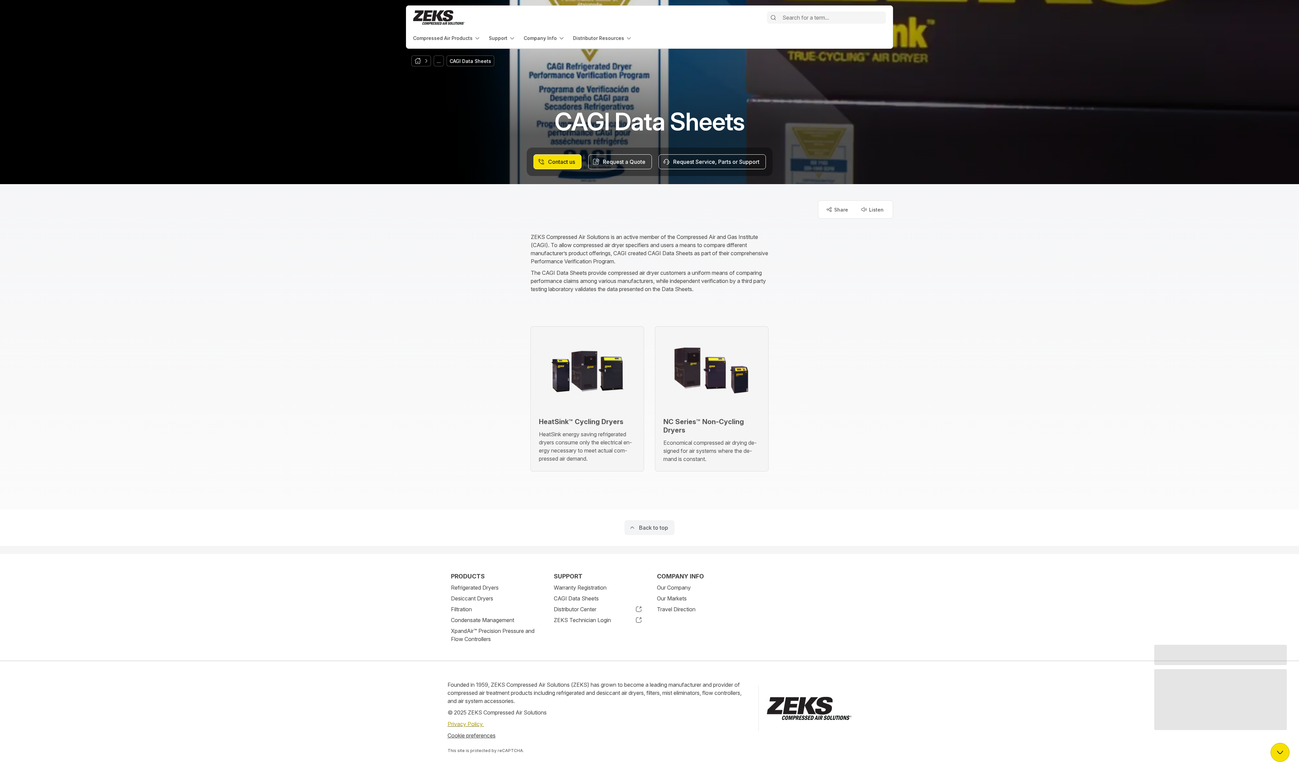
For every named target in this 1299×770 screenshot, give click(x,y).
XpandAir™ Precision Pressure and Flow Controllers (492, 635)
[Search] (773, 18)
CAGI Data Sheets (576, 598)
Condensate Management (482, 620)
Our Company (674, 587)
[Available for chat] (1280, 752)
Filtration (461, 609)
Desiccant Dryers (472, 598)
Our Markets (672, 598)
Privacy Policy (466, 724)
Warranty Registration (580, 587)
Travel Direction (676, 609)
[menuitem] (447, 38)
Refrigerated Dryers (475, 587)
